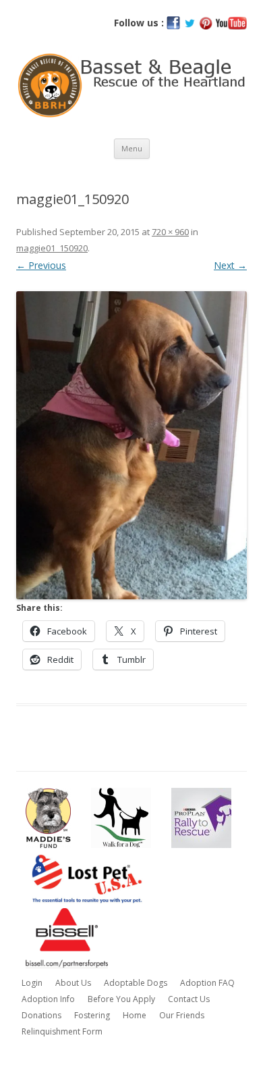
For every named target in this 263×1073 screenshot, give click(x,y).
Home (134, 1015)
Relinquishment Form (62, 1031)
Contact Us (189, 999)
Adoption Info (48, 999)
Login (32, 983)
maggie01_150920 (52, 248)
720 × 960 (170, 232)
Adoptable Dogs (135, 983)
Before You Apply (121, 999)
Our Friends (181, 1015)
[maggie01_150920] (131, 445)
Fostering (92, 1015)
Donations (41, 1015)
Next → (230, 265)
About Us (73, 983)
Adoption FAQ (207, 983)
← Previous (41, 265)
